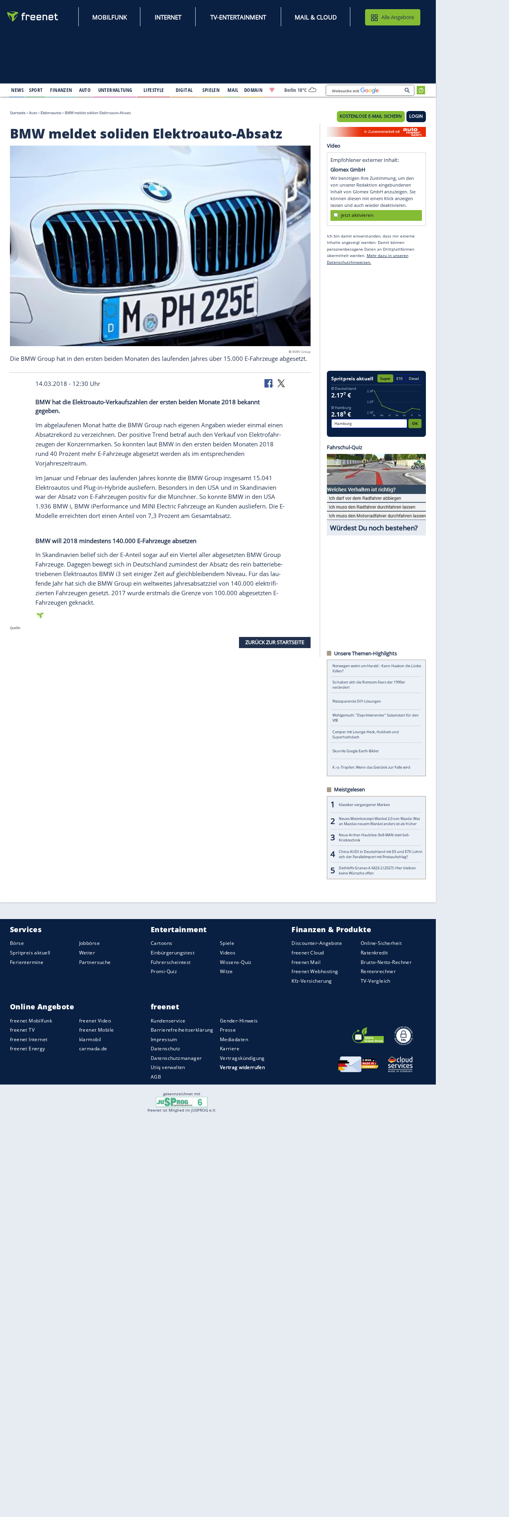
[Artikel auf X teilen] (281, 383)
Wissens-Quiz (236, 962)
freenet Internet (29, 1039)
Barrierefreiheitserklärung (182, 1030)
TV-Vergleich (375, 980)
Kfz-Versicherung (311, 980)
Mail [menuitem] (233, 89)
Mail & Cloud (316, 17)
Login (416, 116)
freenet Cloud (307, 953)
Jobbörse (89, 943)
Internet (168, 17)
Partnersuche (95, 962)
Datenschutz (166, 1049)
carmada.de (93, 1049)
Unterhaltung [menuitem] (115, 89)
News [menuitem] (17, 89)
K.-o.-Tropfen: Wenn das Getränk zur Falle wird (371, 767)
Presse (228, 1030)
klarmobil (90, 1039)
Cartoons (161, 943)
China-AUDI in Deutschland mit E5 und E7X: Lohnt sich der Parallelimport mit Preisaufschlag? (380, 854)
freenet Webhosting (314, 971)
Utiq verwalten (168, 1067)
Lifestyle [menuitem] (154, 89)
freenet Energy (27, 1049)
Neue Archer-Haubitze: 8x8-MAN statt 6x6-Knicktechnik (374, 837)
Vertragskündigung (242, 1058)
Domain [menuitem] (253, 89)
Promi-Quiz (164, 971)
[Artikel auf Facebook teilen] (269, 383)
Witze (226, 971)
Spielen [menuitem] (211, 89)
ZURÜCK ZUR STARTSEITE (274, 642)
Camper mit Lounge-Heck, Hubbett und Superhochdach (365, 734)
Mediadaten (234, 1039)
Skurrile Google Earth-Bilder (355, 751)
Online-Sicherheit (381, 943)
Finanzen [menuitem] (61, 89)
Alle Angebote (397, 17)
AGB (156, 1077)
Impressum (164, 1039)
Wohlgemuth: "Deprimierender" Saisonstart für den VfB (375, 718)
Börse (17, 943)
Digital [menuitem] (184, 89)
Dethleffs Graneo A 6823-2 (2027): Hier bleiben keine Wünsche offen (377, 870)
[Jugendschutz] (182, 1101)
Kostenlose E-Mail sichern (371, 116)
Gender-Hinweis (239, 1020)
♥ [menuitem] (272, 89)
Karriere (229, 1049)
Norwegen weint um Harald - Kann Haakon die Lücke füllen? (376, 668)
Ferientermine (26, 962)
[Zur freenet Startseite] (33, 16)
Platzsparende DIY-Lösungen (356, 701)
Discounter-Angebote (316, 943)
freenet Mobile (96, 1030)
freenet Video (95, 1020)
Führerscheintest (171, 962)
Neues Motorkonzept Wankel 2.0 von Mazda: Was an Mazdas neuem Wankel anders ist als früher (379, 821)
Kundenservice (168, 1020)
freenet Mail (306, 962)
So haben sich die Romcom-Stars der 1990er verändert (368, 685)
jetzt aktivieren (357, 215)
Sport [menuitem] (36, 89)
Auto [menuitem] (85, 89)
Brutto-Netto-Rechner (386, 962)
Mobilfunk (109, 17)
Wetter (87, 953)
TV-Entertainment (238, 17)
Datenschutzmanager (176, 1058)
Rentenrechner (378, 971)
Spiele (227, 943)
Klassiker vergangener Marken (364, 804)
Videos (228, 953)
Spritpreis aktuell (30, 953)
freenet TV (22, 1030)
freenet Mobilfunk (31, 1020)
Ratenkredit (374, 953)
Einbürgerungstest (172, 953)
